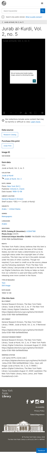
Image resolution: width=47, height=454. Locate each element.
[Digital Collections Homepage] (4, 3)
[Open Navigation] (42, 3)
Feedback (41, 450)
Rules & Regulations (37, 414)
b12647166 (31, 231)
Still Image (6, 285)
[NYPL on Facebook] (27, 402)
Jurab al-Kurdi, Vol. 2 (13, 179)
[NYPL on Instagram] (37, 402)
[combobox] (21, 10)
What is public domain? (34, 17)
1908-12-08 (17, 191)
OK (34, 81)
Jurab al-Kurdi (7, 175)
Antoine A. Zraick (17, 189)
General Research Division (12, 199)
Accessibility (40, 407)
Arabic (4, 224)
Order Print (7, 146)
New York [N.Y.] (13, 186)
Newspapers (7, 216)
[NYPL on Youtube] (42, 402)
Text (3, 283)
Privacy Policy (39, 411)
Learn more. (36, 122)
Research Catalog (10, 135)
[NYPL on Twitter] (32, 402)
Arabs (4, 209)
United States (14, 209)
